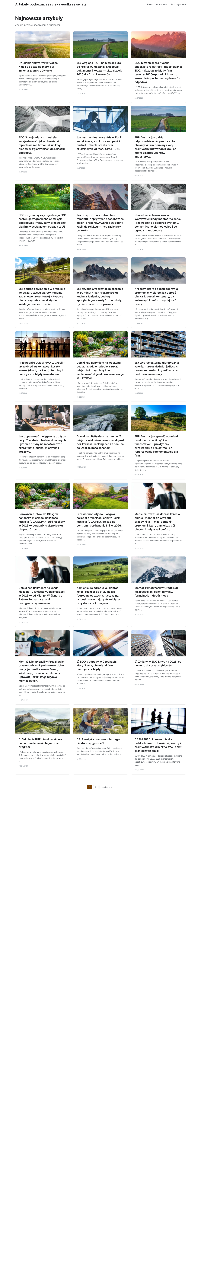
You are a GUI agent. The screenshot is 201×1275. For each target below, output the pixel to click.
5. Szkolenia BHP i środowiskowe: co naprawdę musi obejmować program (41, 743)
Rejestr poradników (157, 4)
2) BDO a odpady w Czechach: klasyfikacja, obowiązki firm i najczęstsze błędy (97, 665)
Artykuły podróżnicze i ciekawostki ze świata (51, 4)
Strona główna (178, 4)
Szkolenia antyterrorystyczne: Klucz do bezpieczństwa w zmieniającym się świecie (39, 66)
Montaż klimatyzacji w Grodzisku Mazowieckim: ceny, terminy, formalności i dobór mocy (156, 591)
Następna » (107, 787)
